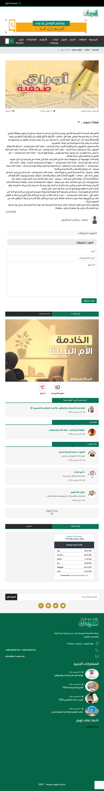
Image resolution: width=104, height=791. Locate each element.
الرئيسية (95, 50)
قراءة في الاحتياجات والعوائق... (68, 675)
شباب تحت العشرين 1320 (70, 699)
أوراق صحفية (77, 50)
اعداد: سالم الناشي (74, 220)
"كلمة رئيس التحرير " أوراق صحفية (75, 400)
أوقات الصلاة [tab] (75, 526)
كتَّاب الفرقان (92, 444)
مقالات (87, 50)
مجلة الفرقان (92, 726)
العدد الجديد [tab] (75, 314)
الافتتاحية (93, 422)
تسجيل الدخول (11, 3)
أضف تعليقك (89, 301)
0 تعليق (8, 111)
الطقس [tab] (29, 526)
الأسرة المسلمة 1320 (72, 687)
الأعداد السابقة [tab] (44, 314)
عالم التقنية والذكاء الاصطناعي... (67, 712)
